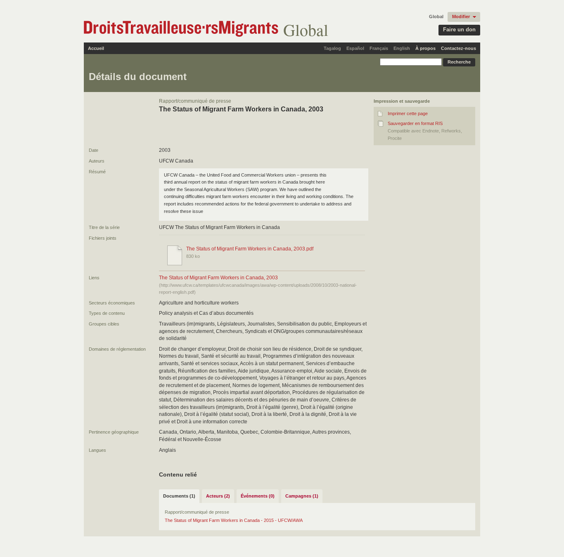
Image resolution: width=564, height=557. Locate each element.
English (401, 48)
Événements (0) (258, 495)
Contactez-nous (458, 48)
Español (355, 48)
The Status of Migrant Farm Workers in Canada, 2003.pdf (249, 249)
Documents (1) (179, 495)
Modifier (461, 16)
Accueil (96, 48)
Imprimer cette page (408, 113)
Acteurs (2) (218, 495)
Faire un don (459, 29)
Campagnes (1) (301, 495)
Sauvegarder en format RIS (415, 123)
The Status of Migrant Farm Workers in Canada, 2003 (218, 278)
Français (379, 48)
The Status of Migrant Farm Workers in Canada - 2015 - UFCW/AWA (234, 520)
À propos (425, 48)
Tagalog (332, 48)
